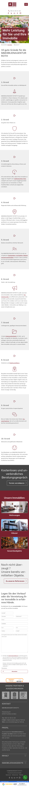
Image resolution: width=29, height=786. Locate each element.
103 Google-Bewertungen (22, 784)
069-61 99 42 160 (15, 11)
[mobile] (26, 4)
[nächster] (25, 695)
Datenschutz (15, 775)
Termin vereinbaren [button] (16, 483)
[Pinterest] (17, 13)
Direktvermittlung (14, 363)
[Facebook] (8, 13)
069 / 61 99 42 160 (10, 718)
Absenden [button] (14, 671)
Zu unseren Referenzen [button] (15, 581)
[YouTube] (14, 13)
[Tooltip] (27, 781)
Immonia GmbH (17, 773)
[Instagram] (20, 13)
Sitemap (21, 775)
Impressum (8, 775)
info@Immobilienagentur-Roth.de (15, 720)
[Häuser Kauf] (14, 525)
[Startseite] (14, 4)
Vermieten (9, 44)
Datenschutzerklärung (13, 655)
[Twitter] (11, 13)
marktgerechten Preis (20, 178)
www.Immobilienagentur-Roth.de (14, 722)
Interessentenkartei (10, 336)
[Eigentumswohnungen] (14, 507)
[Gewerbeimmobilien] (14, 543)
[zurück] (3, 695)
